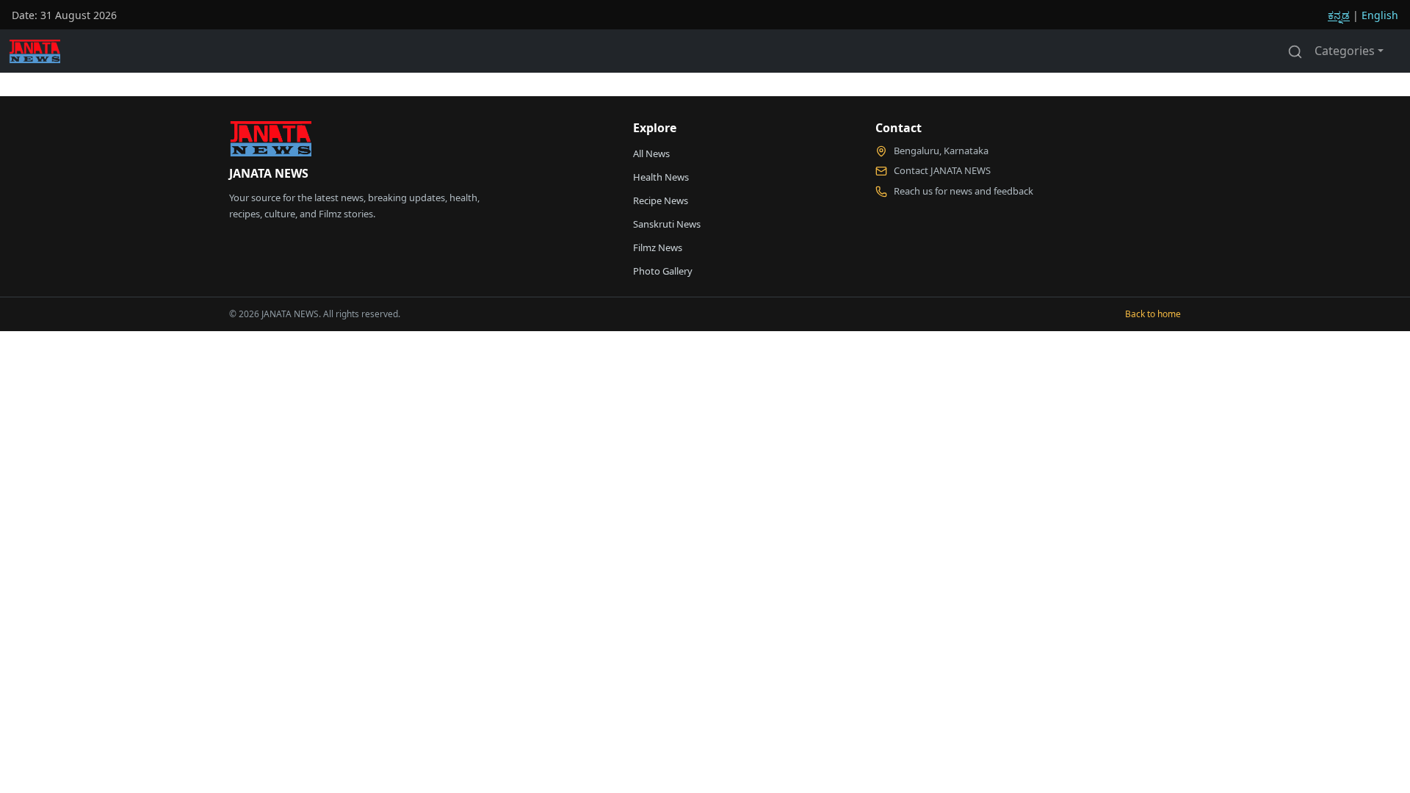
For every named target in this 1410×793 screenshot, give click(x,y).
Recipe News (660, 200)
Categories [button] (1345, 51)
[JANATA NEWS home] (270, 142)
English (1380, 15)
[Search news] (1295, 50)
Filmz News (657, 247)
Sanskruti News (667, 224)
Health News (661, 177)
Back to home (1153, 314)
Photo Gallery (663, 271)
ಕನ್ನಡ (1339, 15)
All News (651, 153)
